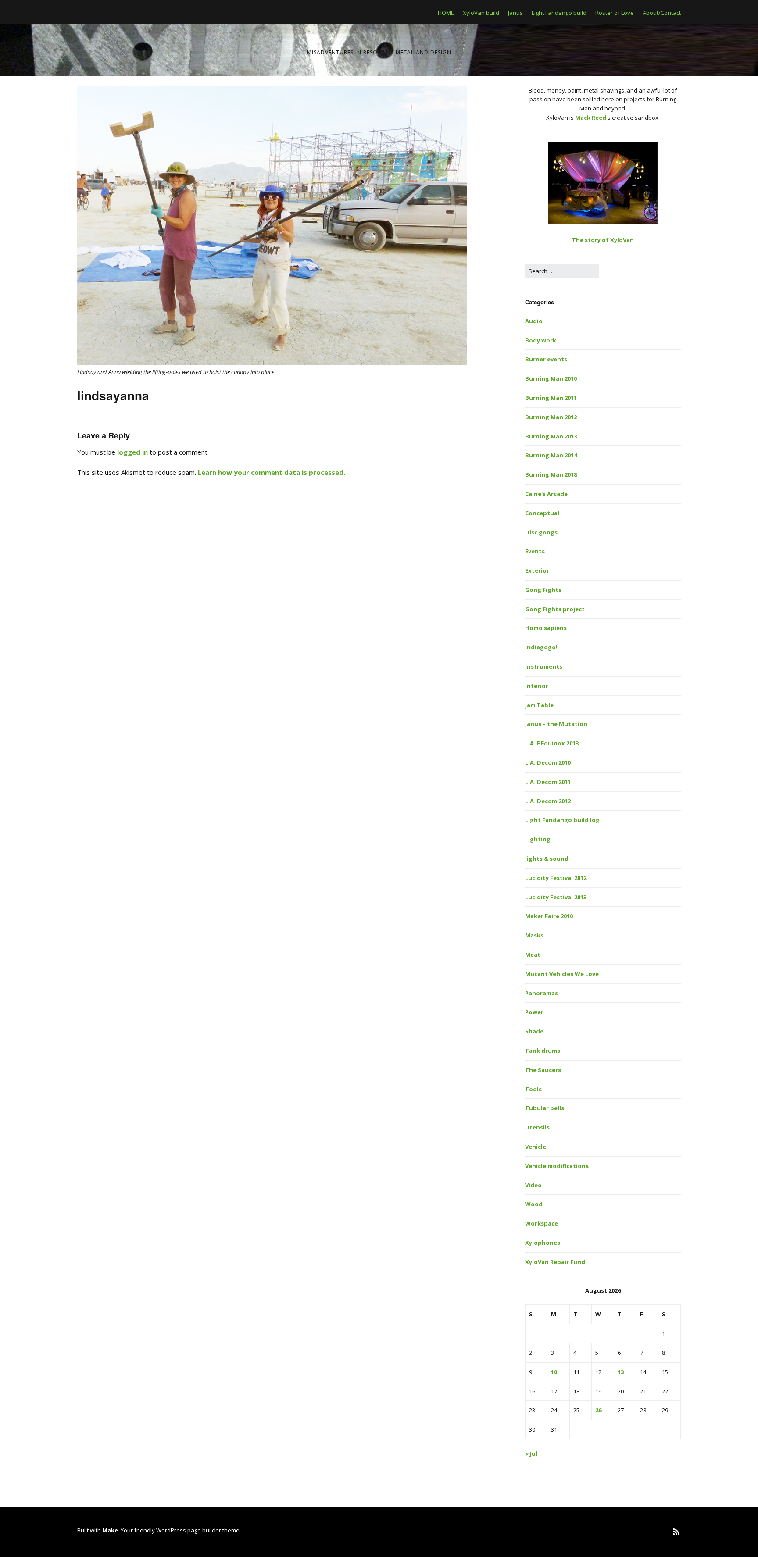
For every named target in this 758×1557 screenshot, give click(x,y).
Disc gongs (541, 532)
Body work (540, 340)
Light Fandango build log (562, 820)
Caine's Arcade (546, 494)
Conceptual (542, 513)
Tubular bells (544, 1108)
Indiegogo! (541, 647)
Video (533, 1185)
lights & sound (546, 858)
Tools (533, 1089)
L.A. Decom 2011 (548, 782)
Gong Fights (543, 590)
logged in (132, 452)
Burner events (546, 359)
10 (554, 1372)
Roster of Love (614, 13)
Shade (534, 1031)
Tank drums (542, 1051)
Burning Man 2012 (551, 417)
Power (534, 1012)
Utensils (537, 1127)
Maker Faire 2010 (549, 916)
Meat (532, 954)
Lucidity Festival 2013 (555, 897)
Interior (536, 686)
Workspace (541, 1223)
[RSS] (676, 1532)
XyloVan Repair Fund (555, 1262)
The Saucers (543, 1070)
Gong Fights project (555, 609)
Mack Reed (590, 117)
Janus (515, 13)
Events (535, 551)
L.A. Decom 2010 (548, 762)
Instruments (543, 666)
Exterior (537, 570)
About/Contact (662, 13)
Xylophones (542, 1243)
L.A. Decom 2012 (548, 801)
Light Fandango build (559, 13)
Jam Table (539, 705)
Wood (534, 1204)
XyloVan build (481, 13)
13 (621, 1372)
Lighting (538, 839)
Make (110, 1530)
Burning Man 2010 (551, 378)
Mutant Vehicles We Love (562, 974)
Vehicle (535, 1147)
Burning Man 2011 (551, 398)
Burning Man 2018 (551, 474)
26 (598, 1410)
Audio (534, 321)
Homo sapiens (546, 628)
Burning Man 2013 (551, 436)
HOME (446, 13)
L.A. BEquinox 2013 (552, 743)
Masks (534, 935)
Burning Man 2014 (551, 455)
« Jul (531, 1453)
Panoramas (541, 993)
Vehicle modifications (557, 1166)
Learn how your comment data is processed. (271, 472)
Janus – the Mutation (556, 724)
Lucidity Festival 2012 (555, 878)
